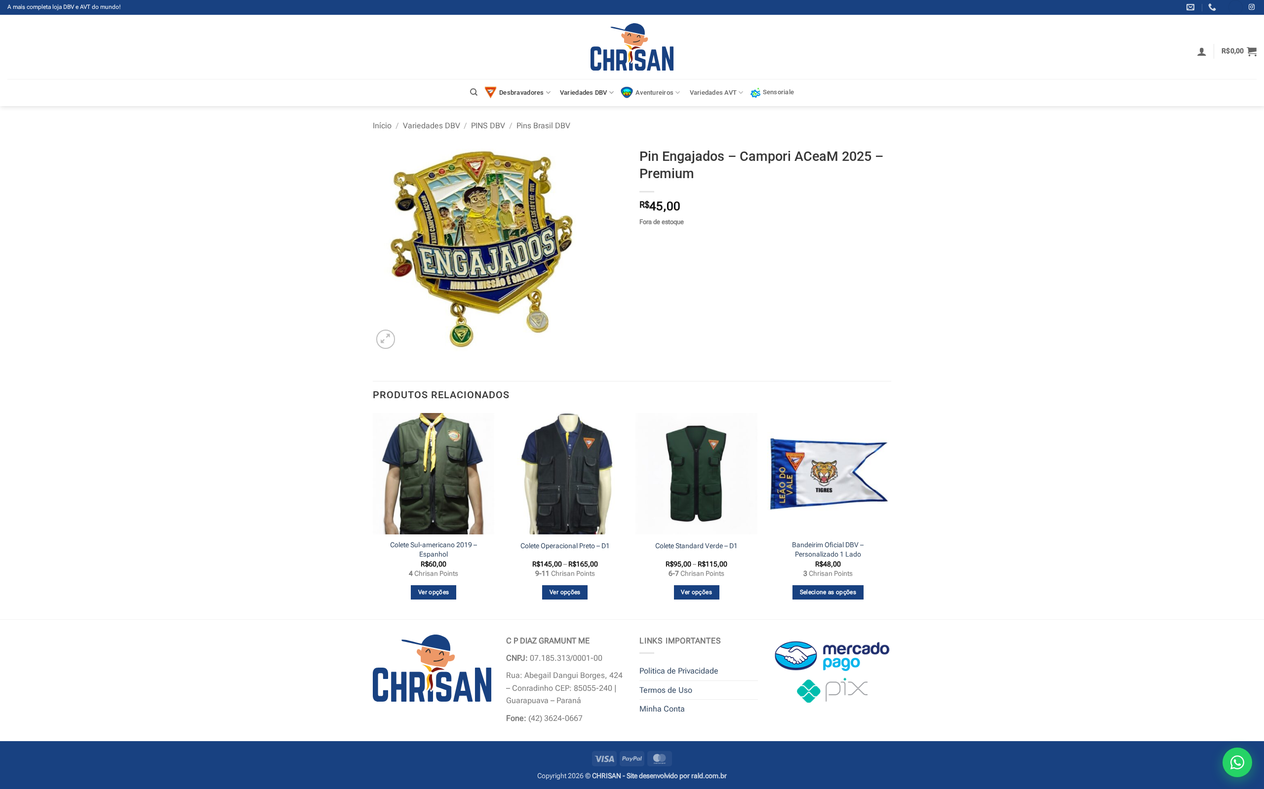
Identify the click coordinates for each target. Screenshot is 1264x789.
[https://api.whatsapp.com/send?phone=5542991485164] (1213, 7)
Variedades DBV (583, 92)
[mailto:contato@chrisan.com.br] (1191, 7)
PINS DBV (488, 125)
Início (382, 125)
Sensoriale (778, 92)
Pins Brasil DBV (543, 125)
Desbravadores (521, 92)
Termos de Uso (665, 690)
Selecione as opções (828, 592)
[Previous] (373, 515)
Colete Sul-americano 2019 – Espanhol (433, 550)
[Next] (888, 515)
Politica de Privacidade (678, 671)
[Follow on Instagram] (1252, 7)
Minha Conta (662, 709)
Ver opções (433, 592)
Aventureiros (654, 92)
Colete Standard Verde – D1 (696, 546)
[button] (1202, 51)
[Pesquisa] (473, 92)
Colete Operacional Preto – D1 (565, 546)
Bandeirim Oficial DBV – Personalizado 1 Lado (828, 550)
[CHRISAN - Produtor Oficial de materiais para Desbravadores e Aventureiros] (632, 47)
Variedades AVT (713, 92)
